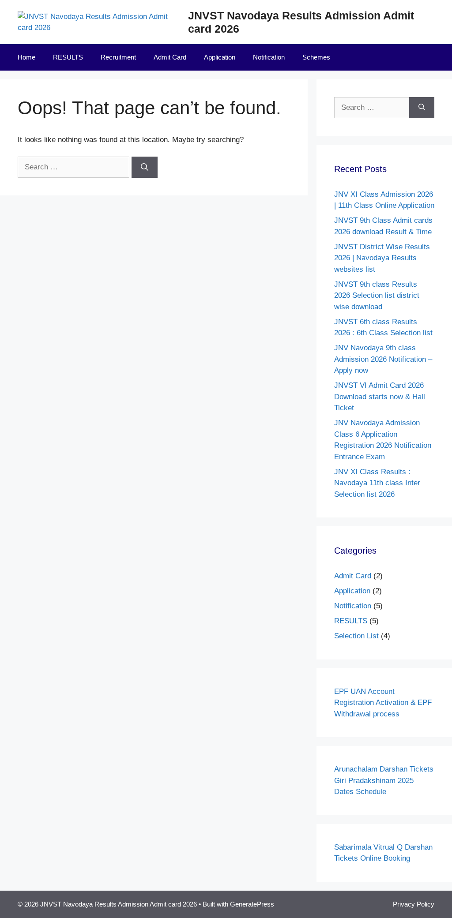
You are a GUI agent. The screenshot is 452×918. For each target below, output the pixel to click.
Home (26, 57)
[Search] (145, 167)
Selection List (356, 636)
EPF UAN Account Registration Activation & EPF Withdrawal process (383, 702)
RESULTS (68, 57)
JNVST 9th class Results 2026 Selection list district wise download (376, 295)
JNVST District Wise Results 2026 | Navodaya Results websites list (382, 258)
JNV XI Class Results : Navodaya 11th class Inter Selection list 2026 (377, 483)
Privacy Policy (413, 904)
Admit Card (170, 57)
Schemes (316, 57)
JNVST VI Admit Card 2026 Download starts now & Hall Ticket (379, 396)
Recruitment (118, 57)
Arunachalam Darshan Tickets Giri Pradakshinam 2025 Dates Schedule (383, 780)
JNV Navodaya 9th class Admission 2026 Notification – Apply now (383, 359)
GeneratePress (252, 904)
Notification (269, 57)
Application (219, 57)
